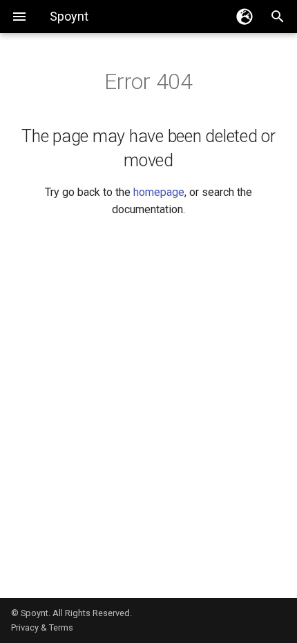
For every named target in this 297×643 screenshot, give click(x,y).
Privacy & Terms (42, 627)
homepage (158, 192)
